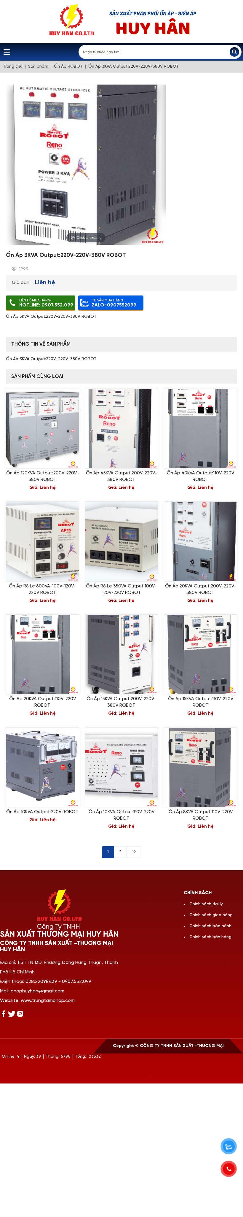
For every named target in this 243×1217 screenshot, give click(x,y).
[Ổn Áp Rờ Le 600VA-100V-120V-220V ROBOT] (42, 541)
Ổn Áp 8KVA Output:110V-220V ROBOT (201, 815)
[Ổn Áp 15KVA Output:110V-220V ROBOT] (200, 654)
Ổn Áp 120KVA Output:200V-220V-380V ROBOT (42, 476)
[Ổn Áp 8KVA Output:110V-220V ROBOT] (200, 767)
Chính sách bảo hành (210, 926)
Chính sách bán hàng (210, 937)
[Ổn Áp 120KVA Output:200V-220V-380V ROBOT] (42, 428)
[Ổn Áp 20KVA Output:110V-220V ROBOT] (42, 654)
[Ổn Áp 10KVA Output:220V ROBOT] (42, 767)
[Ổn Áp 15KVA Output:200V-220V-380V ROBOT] (121, 654)
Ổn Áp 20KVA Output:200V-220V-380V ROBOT (200, 589)
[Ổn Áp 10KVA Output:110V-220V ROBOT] (121, 767)
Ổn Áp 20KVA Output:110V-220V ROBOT (42, 702)
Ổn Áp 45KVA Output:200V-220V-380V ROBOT (121, 476)
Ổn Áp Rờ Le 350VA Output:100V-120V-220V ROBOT (121, 589)
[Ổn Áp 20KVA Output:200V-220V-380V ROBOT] (200, 541)
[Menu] (6, 52)
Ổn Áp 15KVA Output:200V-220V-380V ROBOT (121, 702)
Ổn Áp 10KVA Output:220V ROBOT (42, 812)
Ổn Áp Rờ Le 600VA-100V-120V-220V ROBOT (42, 589)
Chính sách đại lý (206, 904)
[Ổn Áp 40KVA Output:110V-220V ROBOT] (200, 428)
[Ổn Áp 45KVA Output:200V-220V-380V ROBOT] (121, 428)
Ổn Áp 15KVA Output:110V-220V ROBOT (200, 702)
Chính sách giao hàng (211, 915)
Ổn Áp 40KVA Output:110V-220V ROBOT (200, 476)
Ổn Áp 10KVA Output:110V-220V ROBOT (121, 815)
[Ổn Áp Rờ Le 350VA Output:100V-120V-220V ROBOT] (121, 541)
